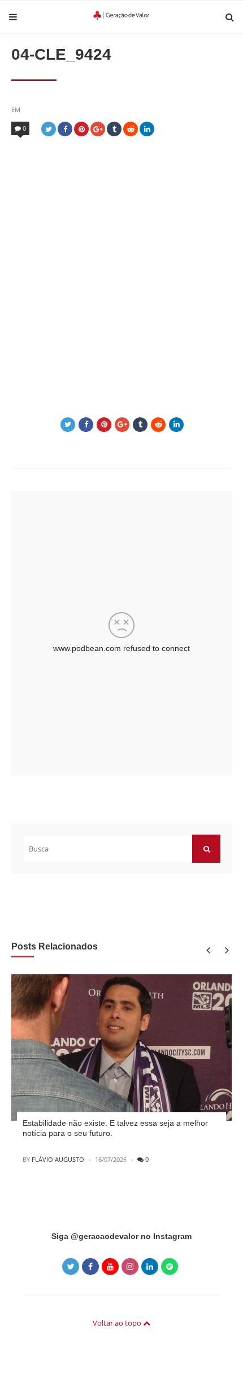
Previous (208, 950)
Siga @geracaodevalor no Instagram (121, 1236)
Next (225, 950)
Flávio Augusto (58, 1159)
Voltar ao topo (118, 1323)
